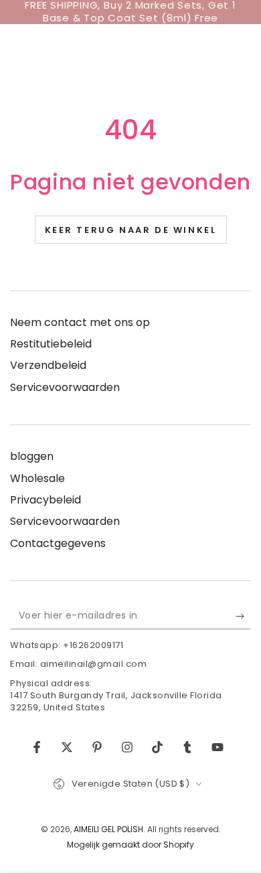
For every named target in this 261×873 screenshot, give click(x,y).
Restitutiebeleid (51, 343)
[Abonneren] (243, 616)
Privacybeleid (45, 499)
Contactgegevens (58, 543)
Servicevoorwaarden (65, 387)
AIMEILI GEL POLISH (108, 829)
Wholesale (37, 478)
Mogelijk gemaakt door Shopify (130, 845)
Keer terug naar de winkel (131, 230)
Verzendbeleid (48, 365)
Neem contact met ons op (80, 322)
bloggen (32, 456)
